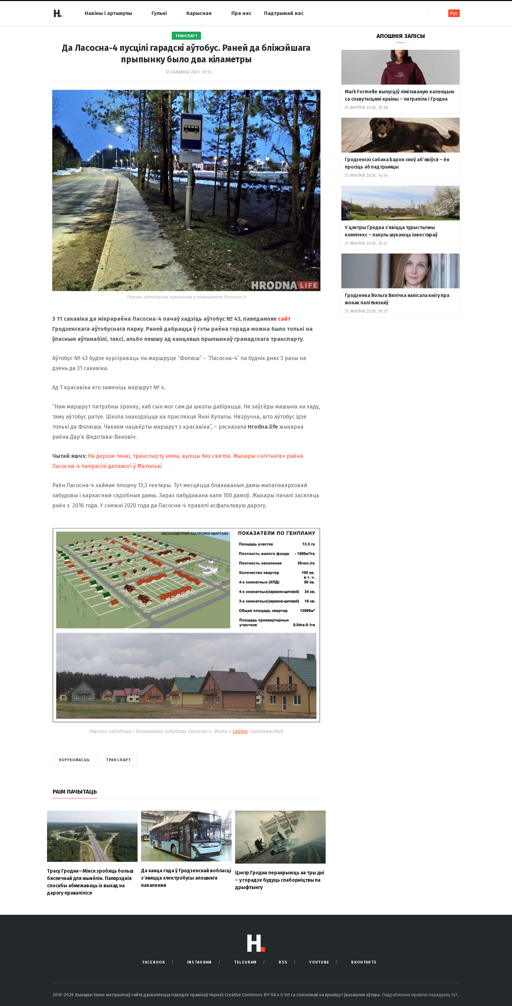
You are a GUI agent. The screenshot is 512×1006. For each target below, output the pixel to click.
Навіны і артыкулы (108, 13)
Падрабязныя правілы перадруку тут (420, 994)
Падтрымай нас (284, 13)
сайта (240, 731)
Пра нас (241, 13)
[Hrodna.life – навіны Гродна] (57, 13)
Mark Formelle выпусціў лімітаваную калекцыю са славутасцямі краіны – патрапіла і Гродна (400, 95)
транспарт (118, 760)
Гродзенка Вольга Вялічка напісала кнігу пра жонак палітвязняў (397, 299)
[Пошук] (433, 13)
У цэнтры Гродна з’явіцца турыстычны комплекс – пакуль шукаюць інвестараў (391, 231)
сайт (284, 318)
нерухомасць (74, 760)
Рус (454, 13)
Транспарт (186, 36)
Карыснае (199, 13)
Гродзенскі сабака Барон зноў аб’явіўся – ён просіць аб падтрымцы (397, 163)
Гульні (159, 13)
